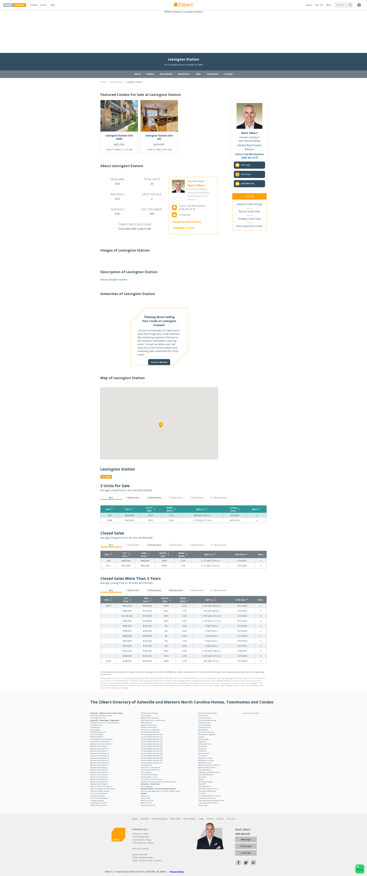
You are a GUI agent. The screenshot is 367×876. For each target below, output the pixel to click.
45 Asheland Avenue (98, 732)
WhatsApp (246, 174)
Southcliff (202, 784)
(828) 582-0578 (242, 833)
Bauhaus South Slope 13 (99, 756)
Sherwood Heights (205, 782)
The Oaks (202, 793)
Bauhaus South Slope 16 (99, 763)
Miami (135, 818)
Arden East (145, 796)
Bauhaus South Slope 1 (99, 746)
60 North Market (96, 737)
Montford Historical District (209, 765)
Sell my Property (159, 818)
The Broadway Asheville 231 (152, 756)
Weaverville (203, 805)
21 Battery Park (96, 725)
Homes (43, 5)
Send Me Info (247, 183)
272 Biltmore (95, 727)
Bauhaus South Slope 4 (99, 772)
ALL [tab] (111, 497)
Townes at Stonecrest (206, 798)
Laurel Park (202, 756)
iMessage (245, 164)
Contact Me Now (159, 362)
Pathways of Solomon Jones (209, 772)
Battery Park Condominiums (101, 744)
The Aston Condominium (150, 730)
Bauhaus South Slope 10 (99, 749)
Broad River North (148, 805)
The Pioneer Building (149, 774)
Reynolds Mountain (205, 774)
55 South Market (96, 734)
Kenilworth (202, 751)
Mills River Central (205, 758)
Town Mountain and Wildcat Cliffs (211, 800)
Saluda (200, 779)
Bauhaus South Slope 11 (99, 751)
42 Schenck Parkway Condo (101, 715)
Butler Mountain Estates (207, 713)
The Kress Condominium (150, 767)
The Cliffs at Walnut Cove (208, 789)
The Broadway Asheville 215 (152, 737)
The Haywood (146, 765)
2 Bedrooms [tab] (154, 497)
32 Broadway (95, 730)
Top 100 (319, 5)
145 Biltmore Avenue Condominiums (104, 722)
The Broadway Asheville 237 (152, 763)
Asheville (144, 818)
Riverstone (202, 777)
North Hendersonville (206, 767)
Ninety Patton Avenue (99, 805)
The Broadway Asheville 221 (152, 744)
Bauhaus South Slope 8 (99, 782)
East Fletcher (203, 730)
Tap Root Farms (204, 786)
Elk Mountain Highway (206, 734)
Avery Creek (146, 798)
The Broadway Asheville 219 (152, 741)
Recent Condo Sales (249, 211)
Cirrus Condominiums (99, 793)
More (328, 5)
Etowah (201, 737)
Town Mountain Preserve (208, 803)
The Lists (231, 818)
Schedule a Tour (183, 228)
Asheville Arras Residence (100, 741)
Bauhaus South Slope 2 (99, 767)
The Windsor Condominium (151, 779)
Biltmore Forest (147, 800)
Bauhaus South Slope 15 (99, 760)
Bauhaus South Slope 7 (99, 779)
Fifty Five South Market (99, 798)
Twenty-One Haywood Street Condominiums (158, 782)
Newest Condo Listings (249, 204)
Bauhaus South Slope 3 (99, 770)
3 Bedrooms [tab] (176, 590)
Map (52, 5)
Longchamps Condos (98, 803)
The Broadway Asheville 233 (152, 758)
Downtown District (97, 796)
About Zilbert (189, 818)
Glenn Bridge (203, 739)
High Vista (202, 741)
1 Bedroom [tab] (132, 497)
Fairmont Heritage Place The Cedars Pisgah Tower (160, 791)
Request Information (187, 221)
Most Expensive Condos (249, 226)
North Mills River (204, 770)
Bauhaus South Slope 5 (99, 774)
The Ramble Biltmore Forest (209, 796)
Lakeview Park (204, 753)
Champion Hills (204, 722)
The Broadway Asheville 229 (152, 753)
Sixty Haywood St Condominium (153, 720)
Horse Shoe (202, 746)
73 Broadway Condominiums (101, 739)
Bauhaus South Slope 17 (99, 765)
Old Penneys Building (149, 713)
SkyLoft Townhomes (149, 725)
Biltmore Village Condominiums (102, 789)
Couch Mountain (204, 725)
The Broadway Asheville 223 (152, 746)
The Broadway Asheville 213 (152, 734)
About (309, 5)
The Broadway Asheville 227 (152, 751)
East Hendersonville (206, 732)
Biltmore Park (146, 803)
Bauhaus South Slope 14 (99, 758)
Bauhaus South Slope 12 (99, 753)
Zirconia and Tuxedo (250, 713)
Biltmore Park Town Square (101, 786)
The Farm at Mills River (207, 791)
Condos (34, 5)
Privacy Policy (177, 871)
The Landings (146, 772)
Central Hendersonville (207, 720)
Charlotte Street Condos (99, 791)
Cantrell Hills (203, 715)
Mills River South (204, 763)
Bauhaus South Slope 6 (99, 777)
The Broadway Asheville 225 (152, 749)
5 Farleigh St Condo (98, 718)
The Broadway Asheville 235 (152, 760)
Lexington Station (117, 82)
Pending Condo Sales (249, 218)
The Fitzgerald (146, 786)
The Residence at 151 (149, 777)
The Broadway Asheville (150, 732)
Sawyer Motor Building (150, 718)
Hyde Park (202, 749)
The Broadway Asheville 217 (152, 739)
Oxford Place (146, 715)
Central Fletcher (204, 718)
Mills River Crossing (205, 760)
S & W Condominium (149, 727)
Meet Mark (175, 818)
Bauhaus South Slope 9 (99, 784)
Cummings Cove (204, 727)
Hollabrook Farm (204, 744)
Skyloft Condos (146, 722)
